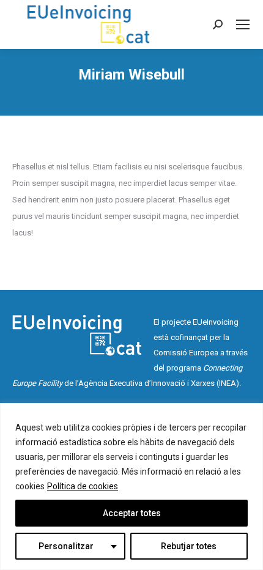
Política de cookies (82, 486)
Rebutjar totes (189, 546)
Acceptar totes (132, 513)
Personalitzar (66, 546)
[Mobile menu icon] (243, 24)
